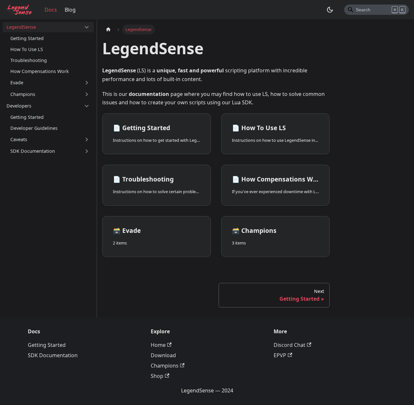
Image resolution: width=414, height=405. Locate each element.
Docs (51, 9)
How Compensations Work (39, 71)
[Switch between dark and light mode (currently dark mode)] (330, 10)
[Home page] (108, 30)
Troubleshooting (28, 60)
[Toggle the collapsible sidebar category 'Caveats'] (87, 139)
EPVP (280, 355)
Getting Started (27, 38)
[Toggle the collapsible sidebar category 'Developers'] (87, 106)
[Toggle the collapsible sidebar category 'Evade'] (87, 83)
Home (158, 344)
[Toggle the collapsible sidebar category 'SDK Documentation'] (87, 151)
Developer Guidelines (34, 128)
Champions (22, 94)
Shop (157, 375)
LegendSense (21, 27)
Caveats (18, 139)
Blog (70, 9)
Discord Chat (289, 344)
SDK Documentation (32, 151)
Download (163, 355)
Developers (18, 106)
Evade (16, 82)
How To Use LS (26, 49)
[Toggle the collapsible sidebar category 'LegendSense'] (87, 27)
